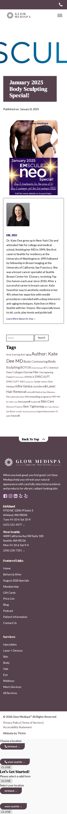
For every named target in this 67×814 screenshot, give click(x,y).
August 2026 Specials (16, 580)
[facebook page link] (5, 496)
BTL (45, 367)
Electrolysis (19, 377)
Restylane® (24, 401)
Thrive (21, 733)
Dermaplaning (46, 372)
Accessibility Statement (17, 727)
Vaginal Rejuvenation (45, 411)
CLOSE (6, 767)
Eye (5, 674)
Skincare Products (14, 407)
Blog (6, 604)
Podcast (8, 610)
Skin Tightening (33, 406)
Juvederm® (40, 386)
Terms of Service (32, 722)
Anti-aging (26, 354)
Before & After (12, 574)
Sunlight (18, 412)
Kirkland (12, 746)
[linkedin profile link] (15, 496)
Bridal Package (37, 368)
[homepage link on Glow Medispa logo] (33, 462)
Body (6, 662)
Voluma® (15, 415)
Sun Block (10, 411)
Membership (11, 586)
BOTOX (25, 367)
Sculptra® (35, 402)
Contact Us (10, 623)
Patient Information (15, 616)
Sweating (26, 412)
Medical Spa (40, 392)
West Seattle (14, 761)
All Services (10, 693)
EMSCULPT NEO (15, 381)
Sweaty (33, 412)
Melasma (51, 392)
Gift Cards (9, 592)
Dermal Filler (31, 372)
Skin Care (47, 401)
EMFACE (29, 376)
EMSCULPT (42, 376)
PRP (54, 396)
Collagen (17, 372)
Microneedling (32, 396)
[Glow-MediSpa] (18, 15)
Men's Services (12, 687)
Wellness (8, 680)
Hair (5, 668)
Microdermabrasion (15, 397)
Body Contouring (36, 361)
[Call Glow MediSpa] (61, 5)
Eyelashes (30, 382)
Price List (8, 598)
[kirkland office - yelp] (26, 496)
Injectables (10, 644)
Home (7, 568)
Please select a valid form (15, 774)
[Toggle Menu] (59, 15)
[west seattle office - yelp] (21, 496)
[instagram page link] (10, 496)
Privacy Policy (11, 722)
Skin (5, 656)
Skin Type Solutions (51, 407)
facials (37, 381)
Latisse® (31, 392)
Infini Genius (24, 386)
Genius (44, 381)
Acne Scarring (13, 354)
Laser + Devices (13, 650)
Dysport (10, 377)
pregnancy (46, 396)
